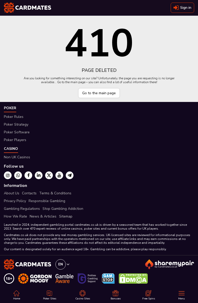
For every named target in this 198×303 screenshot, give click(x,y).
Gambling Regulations (22, 208)
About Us (11, 193)
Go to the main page (99, 93)
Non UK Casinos (17, 157)
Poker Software (17, 132)
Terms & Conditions (55, 193)
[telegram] (69, 175)
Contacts (29, 193)
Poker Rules (13, 116)
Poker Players (15, 139)
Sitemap (65, 216)
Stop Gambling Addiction (63, 208)
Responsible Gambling (47, 200)
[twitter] (49, 175)
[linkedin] (39, 175)
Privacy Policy (15, 200)
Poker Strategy (16, 124)
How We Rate (15, 216)
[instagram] (8, 175)
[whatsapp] (18, 175)
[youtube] (59, 175)
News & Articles (43, 216)
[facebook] (28, 175)
